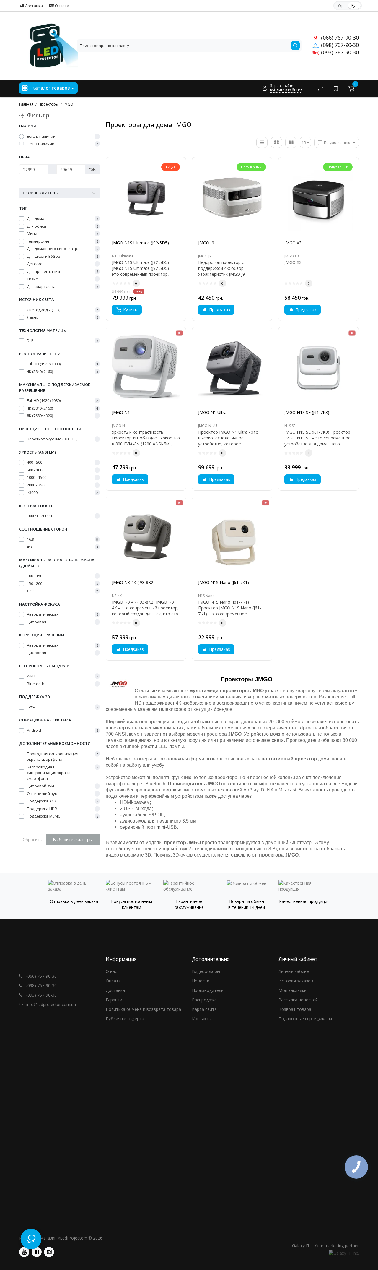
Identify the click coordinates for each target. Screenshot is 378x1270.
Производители (208, 990)
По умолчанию (337, 142)
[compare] (320, 88)
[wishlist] (335, 88)
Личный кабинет (294, 971)
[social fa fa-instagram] (49, 1252)
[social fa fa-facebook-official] (37, 1252)
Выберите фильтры (72, 839)
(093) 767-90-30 (339, 52)
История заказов (295, 981)
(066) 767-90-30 (339, 37)
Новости (200, 981)
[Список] (262, 142)
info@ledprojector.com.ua (50, 1004)
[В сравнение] (159, 245)
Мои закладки (292, 990)
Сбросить (32, 839)
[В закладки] (146, 245)
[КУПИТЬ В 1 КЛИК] (133, 245)
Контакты (202, 1018)
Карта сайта (204, 1009)
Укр (341, 5)
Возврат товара (294, 1009)
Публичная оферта (125, 1018)
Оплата (61, 5)
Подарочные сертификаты (305, 1018)
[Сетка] (276, 142)
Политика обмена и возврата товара (143, 1009)
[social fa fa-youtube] (24, 1252)
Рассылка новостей (298, 1000)
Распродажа (204, 1000)
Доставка (33, 5)
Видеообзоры (206, 971)
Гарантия (115, 1000)
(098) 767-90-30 (339, 44)
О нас (111, 971)
